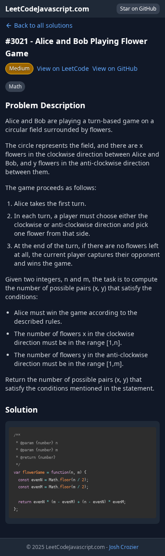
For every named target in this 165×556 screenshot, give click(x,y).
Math (15, 86)
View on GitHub (115, 68)
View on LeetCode (63, 68)
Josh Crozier (124, 547)
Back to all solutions (43, 25)
